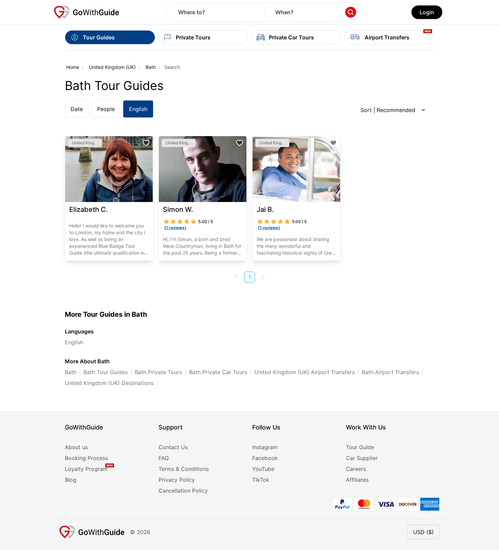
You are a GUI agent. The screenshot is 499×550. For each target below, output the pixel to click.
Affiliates (357, 479)
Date (77, 109)
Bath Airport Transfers (390, 372)
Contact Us (173, 447)
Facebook (265, 458)
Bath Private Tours (158, 372)
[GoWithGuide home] (86, 12)
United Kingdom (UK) (112, 67)
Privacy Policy (177, 479)
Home (72, 67)
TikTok (260, 479)
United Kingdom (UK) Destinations (109, 383)
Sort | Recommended (388, 110)
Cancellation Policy (183, 490)
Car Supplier (362, 458)
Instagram (265, 447)
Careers (356, 468)
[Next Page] (263, 277)
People (106, 109)
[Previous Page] (235, 277)
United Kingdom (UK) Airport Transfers (304, 372)
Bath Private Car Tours (218, 372)
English (138, 109)
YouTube (263, 468)
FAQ (164, 458)
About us (76, 447)
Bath (151, 67)
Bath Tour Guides (106, 372)
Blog (70, 479)
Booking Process (86, 458)
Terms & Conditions (184, 468)
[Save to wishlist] (146, 143)
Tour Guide (360, 447)
